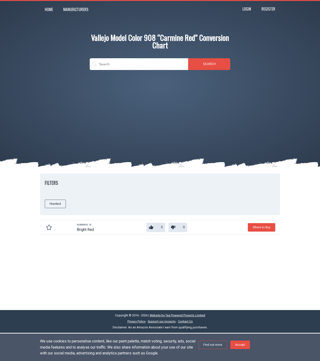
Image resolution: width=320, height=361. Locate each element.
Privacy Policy (136, 321)
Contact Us (185, 321)
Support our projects (162, 321)
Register (268, 9)
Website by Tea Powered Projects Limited (177, 315)
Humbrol (55, 204)
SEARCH (209, 64)
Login (246, 9)
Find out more (212, 344)
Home (49, 9)
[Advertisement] (160, 107)
